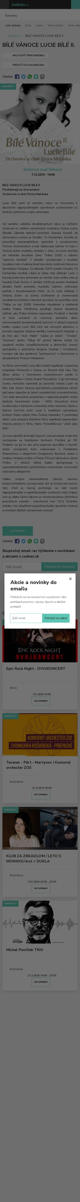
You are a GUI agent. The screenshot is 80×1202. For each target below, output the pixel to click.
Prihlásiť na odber (55, 618)
